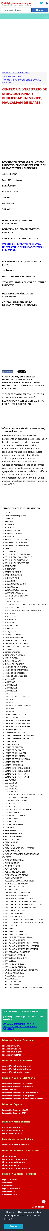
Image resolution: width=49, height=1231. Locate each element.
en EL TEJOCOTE (8, 631)
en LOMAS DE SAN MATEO (13, 756)
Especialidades (9, 1179)
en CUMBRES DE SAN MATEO (14, 601)
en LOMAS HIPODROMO (12, 765)
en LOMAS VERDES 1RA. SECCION (16, 768)
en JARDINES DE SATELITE (13, 673)
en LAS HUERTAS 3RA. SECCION (15, 726)
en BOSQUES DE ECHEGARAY (14, 560)
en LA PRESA (7, 702)
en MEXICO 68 (8, 803)
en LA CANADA (8, 679)
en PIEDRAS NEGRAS (10, 866)
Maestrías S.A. (9, 1191)
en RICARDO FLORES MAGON (14, 883)
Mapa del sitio (38, 1206)
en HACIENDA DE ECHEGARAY (15, 643)
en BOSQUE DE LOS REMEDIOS (15, 554)
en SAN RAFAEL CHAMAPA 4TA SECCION (19, 949)
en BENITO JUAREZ (10, 551)
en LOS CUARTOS (9, 782)
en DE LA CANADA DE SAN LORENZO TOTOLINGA (23, 604)
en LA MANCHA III (9, 690)
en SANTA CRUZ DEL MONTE (14, 958)
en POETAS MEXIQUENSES (13, 872)
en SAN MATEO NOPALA (12, 931)
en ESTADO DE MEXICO (12, 637)
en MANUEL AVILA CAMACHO (14, 797)
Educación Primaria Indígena (17, 1069)
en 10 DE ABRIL (8, 518)
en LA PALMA (7, 693)
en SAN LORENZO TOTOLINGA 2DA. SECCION (22, 922)
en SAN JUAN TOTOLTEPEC (13, 916)
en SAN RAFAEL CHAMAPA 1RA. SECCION (20, 943)
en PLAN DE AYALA (9, 869)
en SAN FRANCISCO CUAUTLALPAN (17, 898)
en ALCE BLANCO (9, 527)
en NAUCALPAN (8, 830)
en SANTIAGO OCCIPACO (12, 964)
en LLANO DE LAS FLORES (13, 732)
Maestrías (7, 1182)
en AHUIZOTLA (8, 521)
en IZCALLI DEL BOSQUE (12, 664)
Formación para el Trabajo (15, 1144)
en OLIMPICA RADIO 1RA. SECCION (17, 848)
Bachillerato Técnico (12, 1130)
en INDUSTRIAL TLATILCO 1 (14, 655)
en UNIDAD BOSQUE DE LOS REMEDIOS (19, 970)
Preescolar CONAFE (11, 1054)
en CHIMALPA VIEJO (10, 578)
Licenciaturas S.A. (11, 1165)
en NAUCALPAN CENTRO (12, 833)
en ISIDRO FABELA (9, 658)
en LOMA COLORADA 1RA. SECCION (17, 735)
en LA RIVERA (7, 711)
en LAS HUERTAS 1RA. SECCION (15, 720)
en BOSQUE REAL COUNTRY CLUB (16, 557)
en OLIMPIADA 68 (9, 842)
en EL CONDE (7, 622)
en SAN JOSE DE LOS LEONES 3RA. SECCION (21, 907)
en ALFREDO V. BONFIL (11, 533)
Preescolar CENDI (11, 1045)
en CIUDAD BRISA (9, 581)
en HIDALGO (7, 649)
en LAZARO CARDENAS (11, 729)
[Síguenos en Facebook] (46, 3)
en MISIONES (7, 827)
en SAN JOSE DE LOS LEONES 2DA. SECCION (21, 904)
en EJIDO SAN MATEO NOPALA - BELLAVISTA (21, 610)
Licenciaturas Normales (14, 1162)
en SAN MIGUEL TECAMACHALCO (16, 937)
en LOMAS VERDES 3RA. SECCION (16, 771)
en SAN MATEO (8, 928)
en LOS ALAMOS (8, 780)
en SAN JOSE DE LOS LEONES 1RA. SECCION (21, 901)
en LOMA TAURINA (10, 744)
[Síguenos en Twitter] (41, 3)
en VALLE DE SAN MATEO (12, 975)
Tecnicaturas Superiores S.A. (16, 1168)
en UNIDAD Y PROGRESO (12, 972)
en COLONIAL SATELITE (12, 592)
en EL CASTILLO (8, 616)
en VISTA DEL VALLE (10, 984)
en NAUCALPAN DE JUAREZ (13, 515)
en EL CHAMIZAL (9, 619)
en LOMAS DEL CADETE (12, 762)
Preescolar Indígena (12, 1051)
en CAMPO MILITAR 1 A (12, 572)
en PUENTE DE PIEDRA (11, 877)
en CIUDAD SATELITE (11, 587)
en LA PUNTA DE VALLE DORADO (16, 705)
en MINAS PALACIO (10, 821)
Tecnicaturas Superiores (14, 1159)
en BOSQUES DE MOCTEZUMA (15, 563)
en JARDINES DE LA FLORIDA (14, 667)
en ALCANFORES (9, 524)
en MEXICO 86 (8, 806)
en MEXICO (6, 512)
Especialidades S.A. (11, 1188)
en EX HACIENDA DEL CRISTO (14, 640)
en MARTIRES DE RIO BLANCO (15, 800)
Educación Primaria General (16, 1066)
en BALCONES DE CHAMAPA (14, 542)
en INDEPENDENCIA (10, 652)
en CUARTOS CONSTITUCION (14, 595)
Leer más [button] (8, 1219)
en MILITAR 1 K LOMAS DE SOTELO (17, 809)
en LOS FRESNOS (9, 785)
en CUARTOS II (8, 598)
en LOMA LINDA (8, 741)
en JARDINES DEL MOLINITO (14, 676)
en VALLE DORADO (10, 978)
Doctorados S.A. (10, 1194)
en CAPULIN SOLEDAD (11, 575)
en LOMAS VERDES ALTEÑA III (15, 777)
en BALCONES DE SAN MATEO (15, 545)
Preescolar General (12, 1048)
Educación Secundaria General (17, 1083)
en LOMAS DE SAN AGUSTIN (14, 753)
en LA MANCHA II (9, 687)
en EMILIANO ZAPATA (11, 634)
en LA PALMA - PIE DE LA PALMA (15, 696)
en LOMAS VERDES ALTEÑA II (14, 774)
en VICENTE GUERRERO (12, 981)
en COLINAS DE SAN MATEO (14, 590)
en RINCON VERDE (10, 889)
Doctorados (7, 1185)
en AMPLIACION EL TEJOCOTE (15, 539)
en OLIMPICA (7, 845)
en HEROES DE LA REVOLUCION (15, 646)
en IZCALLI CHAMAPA (11, 661)
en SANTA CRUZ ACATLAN (13, 955)
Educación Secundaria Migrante (18, 1095)
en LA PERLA (7, 699)
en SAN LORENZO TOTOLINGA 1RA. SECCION (22, 919)
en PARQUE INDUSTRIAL (12, 860)
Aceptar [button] (13, 1226)
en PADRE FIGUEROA (10, 851)
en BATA (5, 548)
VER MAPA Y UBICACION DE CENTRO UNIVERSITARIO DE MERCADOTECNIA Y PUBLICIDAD (23, 247)
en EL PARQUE (8, 628)
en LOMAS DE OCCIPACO (12, 750)
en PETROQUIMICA (10, 863)
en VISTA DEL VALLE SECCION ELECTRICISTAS (21, 987)
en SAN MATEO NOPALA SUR (14, 934)
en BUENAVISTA (8, 569)
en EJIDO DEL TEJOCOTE (12, 607)
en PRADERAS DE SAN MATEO (15, 875)
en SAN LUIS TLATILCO (11, 925)
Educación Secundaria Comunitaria (20, 1092)
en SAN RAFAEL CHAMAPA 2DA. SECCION (20, 946)
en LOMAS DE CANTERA (12, 747)
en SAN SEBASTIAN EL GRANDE (15, 952)
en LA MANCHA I (9, 685)
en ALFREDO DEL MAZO (12, 530)
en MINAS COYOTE (10, 812)
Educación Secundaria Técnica (17, 1086)
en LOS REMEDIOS (10, 791)
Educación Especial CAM (14, 1113)
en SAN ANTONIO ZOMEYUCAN (15, 892)
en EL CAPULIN (8, 613)
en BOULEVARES (8, 566)
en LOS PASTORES (9, 788)
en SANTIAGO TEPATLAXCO (13, 967)
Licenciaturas (9, 1156)
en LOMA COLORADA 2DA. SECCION (17, 738)
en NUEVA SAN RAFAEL (11, 836)
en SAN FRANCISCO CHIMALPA (15, 895)
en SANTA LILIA (8, 961)
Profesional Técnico (12, 1133)
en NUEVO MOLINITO (11, 839)
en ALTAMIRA (7, 536)
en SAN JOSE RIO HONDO (13, 910)
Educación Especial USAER (15, 1110)
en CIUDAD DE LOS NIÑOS (13, 584)
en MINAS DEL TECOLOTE (13, 815)
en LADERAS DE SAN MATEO (14, 714)
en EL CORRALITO (9, 625)
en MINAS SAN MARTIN (12, 824)
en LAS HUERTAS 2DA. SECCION (15, 723)
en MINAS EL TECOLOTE (12, 818)
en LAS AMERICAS (9, 717)
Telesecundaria (10, 1089)
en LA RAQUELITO (9, 708)
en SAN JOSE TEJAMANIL (12, 913)
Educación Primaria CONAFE (16, 1072)
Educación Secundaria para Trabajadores (22, 1098)
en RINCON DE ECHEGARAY (14, 886)
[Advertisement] (24, 47)
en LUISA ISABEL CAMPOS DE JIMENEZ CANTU (22, 794)
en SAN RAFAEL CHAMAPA (13, 940)
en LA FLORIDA (8, 682)
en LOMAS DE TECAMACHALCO (15, 759)
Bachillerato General (12, 1127)
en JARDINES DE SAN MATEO (14, 670)
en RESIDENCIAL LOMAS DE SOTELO (18, 880)
